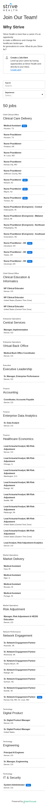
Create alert (15, 70)
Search (8, 83)
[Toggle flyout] (42, 94)
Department (9, 92)
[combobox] (5, 95)
